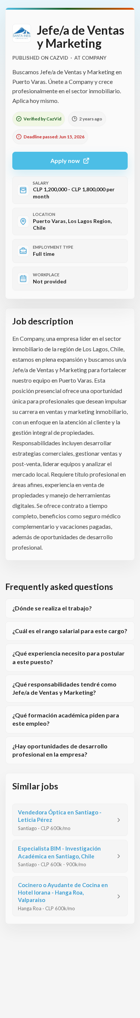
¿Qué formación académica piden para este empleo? (65, 719)
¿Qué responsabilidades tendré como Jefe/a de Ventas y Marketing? (64, 688)
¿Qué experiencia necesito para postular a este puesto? (68, 657)
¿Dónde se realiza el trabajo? (52, 608)
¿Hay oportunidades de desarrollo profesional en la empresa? (60, 750)
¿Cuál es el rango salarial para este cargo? (69, 630)
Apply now (65, 160)
